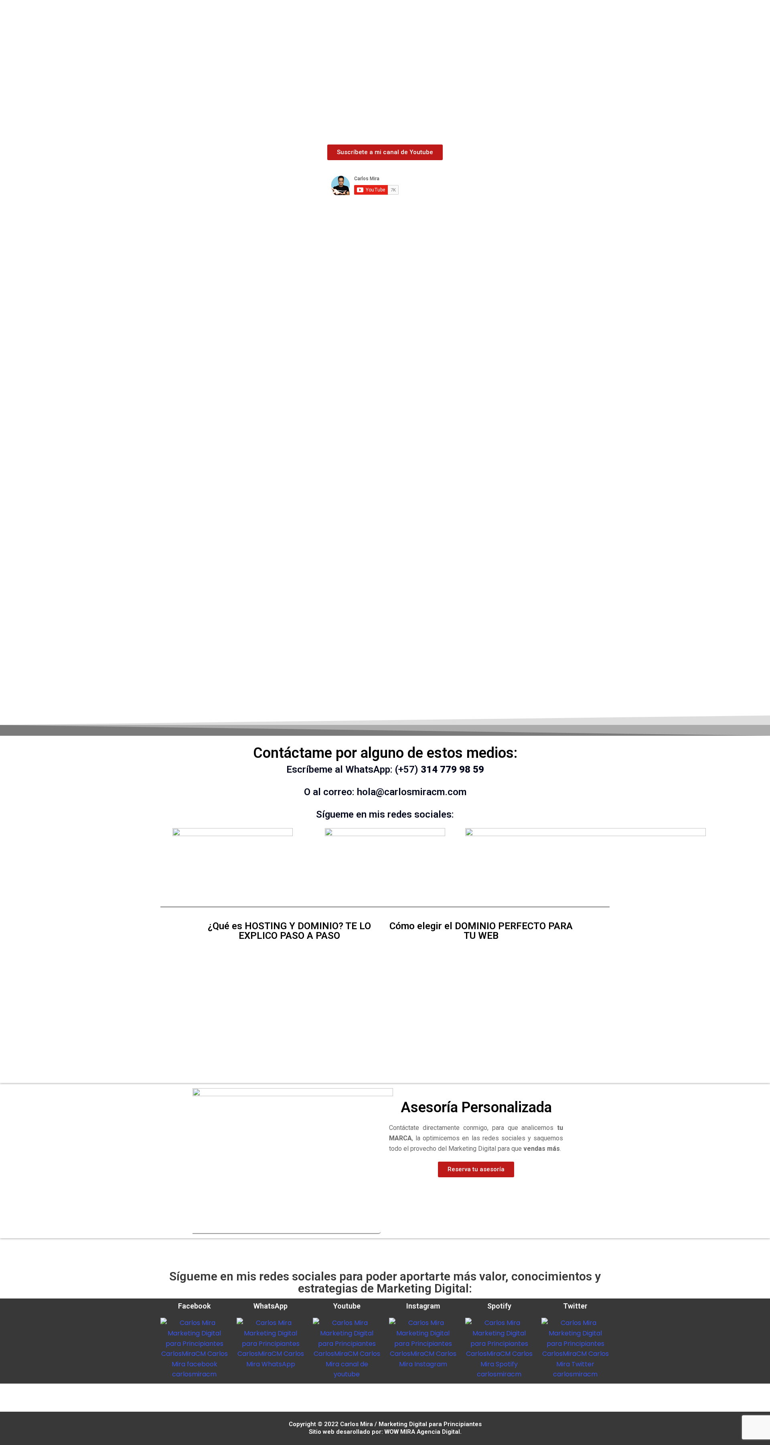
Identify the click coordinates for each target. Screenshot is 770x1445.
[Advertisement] (385, 81)
